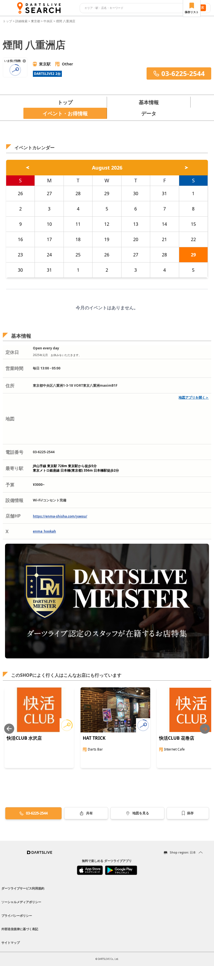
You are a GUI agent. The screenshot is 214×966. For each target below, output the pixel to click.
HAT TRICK (94, 738)
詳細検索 (21, 21)
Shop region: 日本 (183, 852)
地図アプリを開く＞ (194, 397)
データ (148, 113)
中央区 (48, 21)
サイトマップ (10, 942)
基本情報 (149, 102)
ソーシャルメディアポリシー (21, 902)
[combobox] (135, 8)
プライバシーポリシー (16, 915)
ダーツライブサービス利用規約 (22, 888)
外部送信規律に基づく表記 (19, 929)
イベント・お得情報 (65, 113)
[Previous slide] (9, 728)
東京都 (35, 21)
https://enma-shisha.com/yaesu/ (60, 516)
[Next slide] (204, 728)
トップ (8, 21)
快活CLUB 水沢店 (24, 738)
